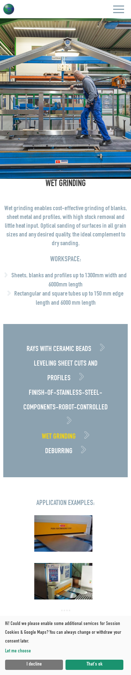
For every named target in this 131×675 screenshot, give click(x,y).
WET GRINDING (59, 437)
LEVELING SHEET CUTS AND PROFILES (66, 371)
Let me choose (18, 651)
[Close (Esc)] (62, 610)
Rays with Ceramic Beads (60, 349)
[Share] (64, 610)
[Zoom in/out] (69, 610)
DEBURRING (59, 451)
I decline (34, 664)
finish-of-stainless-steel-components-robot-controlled (65, 401)
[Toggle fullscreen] (67, 610)
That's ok (95, 664)
